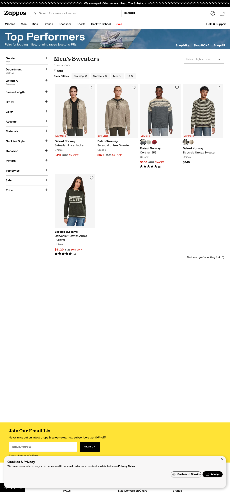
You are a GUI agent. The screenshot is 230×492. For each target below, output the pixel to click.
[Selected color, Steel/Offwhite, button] (143, 142)
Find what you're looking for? (203, 257)
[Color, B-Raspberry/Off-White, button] (154, 142)
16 (129, 76)
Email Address (21, 446)
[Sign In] (212, 13)
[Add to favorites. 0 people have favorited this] (92, 87)
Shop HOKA (202, 45)
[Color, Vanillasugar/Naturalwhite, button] (191, 142)
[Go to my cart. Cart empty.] (222, 13)
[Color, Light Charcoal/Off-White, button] (148, 142)
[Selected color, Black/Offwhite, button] (185, 142)
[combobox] (75, 13)
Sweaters (98, 76)
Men (115, 76)
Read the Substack (133, 3)
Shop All (219, 45)
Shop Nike (182, 45)
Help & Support (216, 24)
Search (129, 13)
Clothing (79, 76)
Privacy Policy (126, 466)
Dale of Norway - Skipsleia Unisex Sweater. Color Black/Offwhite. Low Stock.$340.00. (203, 126)
